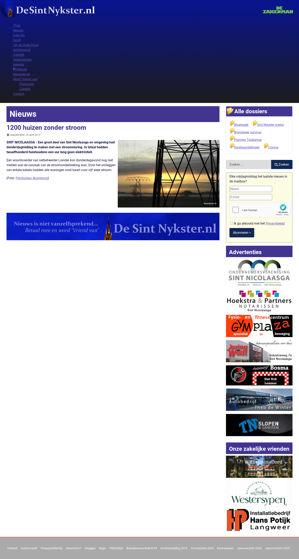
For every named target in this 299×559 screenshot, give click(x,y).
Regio (102, 548)
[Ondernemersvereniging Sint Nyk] (259, 272)
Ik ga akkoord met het (259, 223)
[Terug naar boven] (292, 551)
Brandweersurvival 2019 (141, 548)
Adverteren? (73, 548)
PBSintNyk (116, 548)
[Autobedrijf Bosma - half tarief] (259, 375)
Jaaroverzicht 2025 (277, 548)
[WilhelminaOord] (259, 466)
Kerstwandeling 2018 (173, 548)
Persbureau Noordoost (32, 178)
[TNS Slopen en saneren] (259, 425)
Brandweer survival (247, 132)
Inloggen (90, 548)
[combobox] (248, 164)
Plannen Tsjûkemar (248, 140)
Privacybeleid (275, 223)
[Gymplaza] (259, 326)
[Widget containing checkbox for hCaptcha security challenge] (260, 210)
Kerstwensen (225, 548)
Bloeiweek (241, 125)
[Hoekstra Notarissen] (259, 300)
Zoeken (283, 164)
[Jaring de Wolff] (259, 351)
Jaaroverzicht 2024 (249, 548)
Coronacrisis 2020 (202, 548)
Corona (273, 147)
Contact (12, 548)
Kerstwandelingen (247, 147)
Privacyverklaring (51, 548)
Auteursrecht (29, 548)
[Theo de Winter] (259, 399)
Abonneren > (242, 233)
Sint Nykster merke (270, 125)
